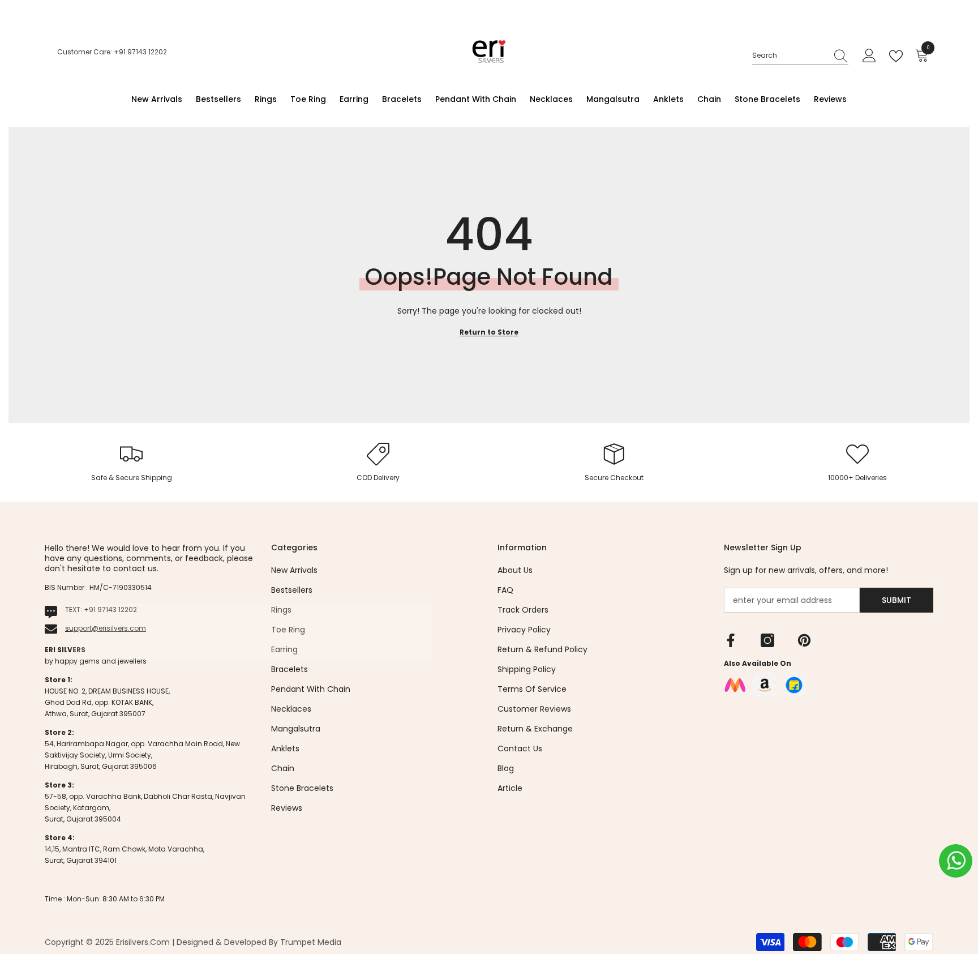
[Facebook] (731, 640)
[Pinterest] (804, 640)
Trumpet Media (310, 942)
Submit (896, 600)
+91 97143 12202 (110, 609)
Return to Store (489, 332)
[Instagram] (767, 640)
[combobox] (789, 55)
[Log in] (869, 56)
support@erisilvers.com (105, 628)
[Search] (800, 56)
